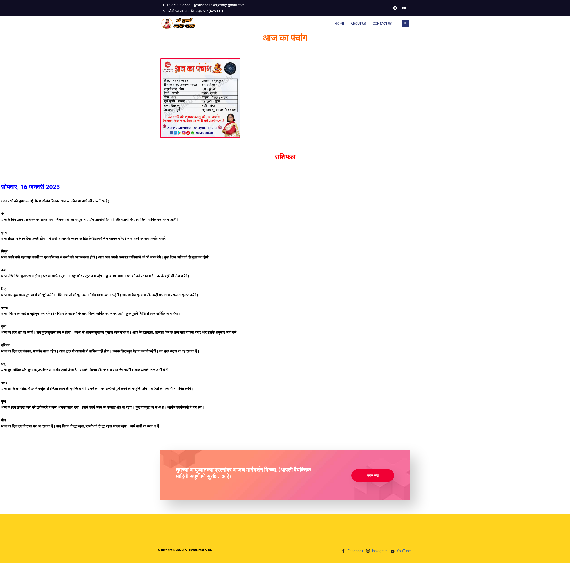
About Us (358, 23)
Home (339, 23)
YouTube (403, 551)
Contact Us (382, 23)
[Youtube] (404, 8)
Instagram (379, 551)
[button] (405, 23)
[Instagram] (395, 8)
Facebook (354, 551)
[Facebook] (386, 8)
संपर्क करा (373, 475)
